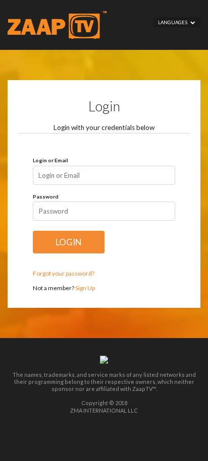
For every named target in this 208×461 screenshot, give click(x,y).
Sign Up (85, 288)
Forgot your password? (63, 273)
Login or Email (50, 160)
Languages (174, 22)
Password (46, 196)
